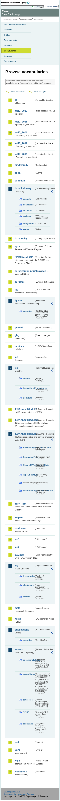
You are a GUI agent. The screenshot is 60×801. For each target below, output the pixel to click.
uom (17, 750)
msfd (17, 608)
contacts (27, 199)
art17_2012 (21, 143)
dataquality (21, 238)
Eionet (15, 19)
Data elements (10, 40)
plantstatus (28, 585)
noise (18, 619)
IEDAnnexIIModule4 (24, 434)
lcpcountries (28, 576)
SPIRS (26, 712)
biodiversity (21, 165)
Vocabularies (10, 51)
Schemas (8, 45)
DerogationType (28, 457)
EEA (16, 2)
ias (16, 357)
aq (16, 100)
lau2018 (19, 555)
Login (37, 7)
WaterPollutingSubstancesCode (28, 490)
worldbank (21, 771)
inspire (19, 517)
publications (22, 629)
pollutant (27, 398)
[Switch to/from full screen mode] (42, 6)
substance (28, 724)
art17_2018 (21, 154)
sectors (26, 597)
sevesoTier (28, 700)
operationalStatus (28, 660)
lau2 (17, 547)
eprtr (17, 246)
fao (16, 289)
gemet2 (19, 327)
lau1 (17, 539)
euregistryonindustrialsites (24, 271)
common (20, 180)
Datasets (8, 30)
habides (19, 346)
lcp (16, 565)
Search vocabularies (17, 92)
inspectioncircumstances (28, 388)
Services (8, 56)
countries (27, 311)
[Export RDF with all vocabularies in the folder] (52, 192)
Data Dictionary (26, 19)
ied (16, 368)
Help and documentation (15, 24)
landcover (20, 528)
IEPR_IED (20, 503)
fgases (18, 300)
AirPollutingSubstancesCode (28, 447)
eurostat (19, 282)
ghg (17, 335)
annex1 (26, 378)
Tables (7, 35)
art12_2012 (21, 111)
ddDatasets (28, 205)
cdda (17, 173)
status (26, 229)
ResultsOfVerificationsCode (28, 465)
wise (17, 760)
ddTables (27, 210)
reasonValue (28, 674)
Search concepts (39, 92)
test (17, 742)
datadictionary (23, 188)
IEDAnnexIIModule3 (24, 420)
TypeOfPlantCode (28, 475)
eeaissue (27, 216)
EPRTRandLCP (24, 257)
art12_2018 (21, 121)
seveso (19, 649)
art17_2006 (21, 132)
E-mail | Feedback (12, 791)
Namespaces (10, 61)
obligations (28, 223)
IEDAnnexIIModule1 (24, 409)
